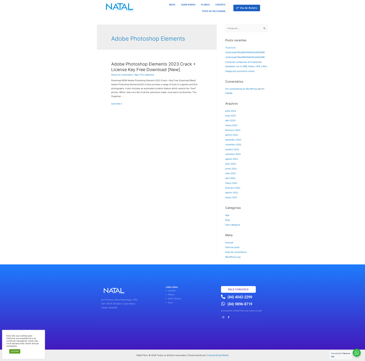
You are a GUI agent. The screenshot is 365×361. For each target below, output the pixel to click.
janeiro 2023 (231, 134)
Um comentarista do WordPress (241, 88)
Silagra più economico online (240, 71)
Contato (172, 290)
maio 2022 (230, 173)
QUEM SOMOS (188, 4)
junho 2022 (231, 168)
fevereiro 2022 (232, 187)
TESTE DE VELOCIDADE (213, 11)
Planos (171, 294)
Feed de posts (232, 247)
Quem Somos (174, 298)
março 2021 (231, 197)
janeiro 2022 (231, 192)
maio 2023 (230, 115)
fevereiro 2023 (232, 130)
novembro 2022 (233, 144)
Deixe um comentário (122, 74)
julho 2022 (230, 163)
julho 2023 (230, 111)
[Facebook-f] (228, 317)
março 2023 (231, 125)
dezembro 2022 (233, 139)
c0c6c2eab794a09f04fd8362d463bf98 (245, 52)
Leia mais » (116, 103)
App (137, 74)
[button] (246, 8)
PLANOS (205, 4)
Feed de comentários (236, 252)
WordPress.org (232, 257)
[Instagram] (223, 317)
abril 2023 (230, 120)
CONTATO (220, 4)
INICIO (172, 4)
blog (227, 220)
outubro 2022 (232, 149)
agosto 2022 (231, 159)
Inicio (170, 302)
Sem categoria (232, 224)
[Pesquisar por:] (246, 28)
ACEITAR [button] (15, 351)
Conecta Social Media (217, 355)
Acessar (229, 242)
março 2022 (231, 183)
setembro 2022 (233, 154)
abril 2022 (230, 178)
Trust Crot (230, 47)
